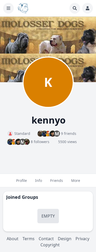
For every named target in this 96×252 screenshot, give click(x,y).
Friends (56, 180)
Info (38, 180)
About (12, 238)
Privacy (82, 238)
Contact (46, 238)
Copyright (50, 245)
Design (64, 238)
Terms (29, 238)
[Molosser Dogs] (23, 8)
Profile (21, 180)
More (75, 180)
